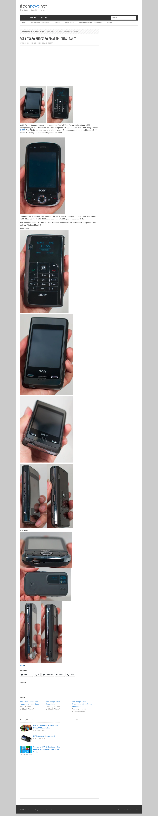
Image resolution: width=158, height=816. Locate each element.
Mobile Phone (68, 23)
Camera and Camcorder (40, 23)
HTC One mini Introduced (44, 736)
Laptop (56, 23)
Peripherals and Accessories (90, 23)
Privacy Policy (50, 810)
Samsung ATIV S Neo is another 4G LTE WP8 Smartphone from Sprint (46, 749)
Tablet (109, 23)
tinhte (22, 665)
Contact (33, 17)
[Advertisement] (93, 7)
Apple (24, 23)
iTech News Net (26, 32)
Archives (44, 17)
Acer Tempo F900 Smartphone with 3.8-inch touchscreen (82, 704)
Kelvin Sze (25, 43)
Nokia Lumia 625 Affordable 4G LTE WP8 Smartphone (46, 726)
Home (24, 17)
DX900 (22, 130)
